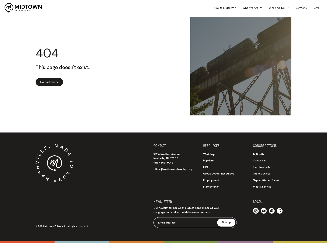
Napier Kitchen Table (266, 180)
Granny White (261, 173)
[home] (23, 7)
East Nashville (261, 167)
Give (316, 7)
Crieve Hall (259, 160)
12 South (258, 154)
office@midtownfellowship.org (172, 169)
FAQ (205, 167)
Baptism (208, 160)
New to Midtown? (225, 7)
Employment (211, 180)
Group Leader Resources (218, 173)
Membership (211, 186)
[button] (252, 8)
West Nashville (262, 186)
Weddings (209, 154)
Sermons (301, 7)
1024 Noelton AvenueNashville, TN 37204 (166, 158)
